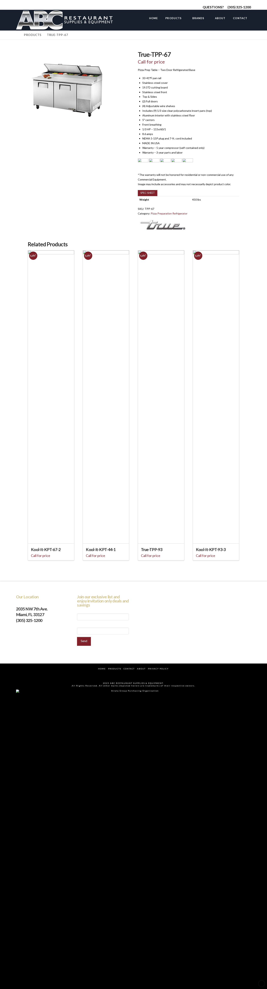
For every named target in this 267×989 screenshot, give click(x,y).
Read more (50, 538)
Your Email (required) (89, 625)
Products (114, 668)
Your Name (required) (90, 611)
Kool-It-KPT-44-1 (101, 549)
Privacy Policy (158, 668)
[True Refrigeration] (163, 225)
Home (102, 668)
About (141, 668)
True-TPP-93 (151, 549)
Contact (129, 668)
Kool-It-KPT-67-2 (46, 549)
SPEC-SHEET (147, 192)
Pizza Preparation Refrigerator (169, 213)
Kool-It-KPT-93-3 (211, 549)
